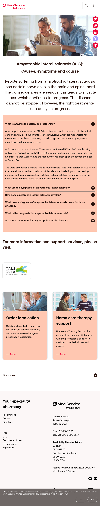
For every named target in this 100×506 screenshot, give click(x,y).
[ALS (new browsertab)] (16, 270)
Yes (80, 500)
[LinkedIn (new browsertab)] (90, 478)
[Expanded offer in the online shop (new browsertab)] (95, 19)
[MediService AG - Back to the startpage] (14, 6)
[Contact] (95, 25)
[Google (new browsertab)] (95, 478)
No (92, 500)
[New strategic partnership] (95, 45)
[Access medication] (95, 38)
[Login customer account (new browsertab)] (95, 32)
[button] (93, 5)
